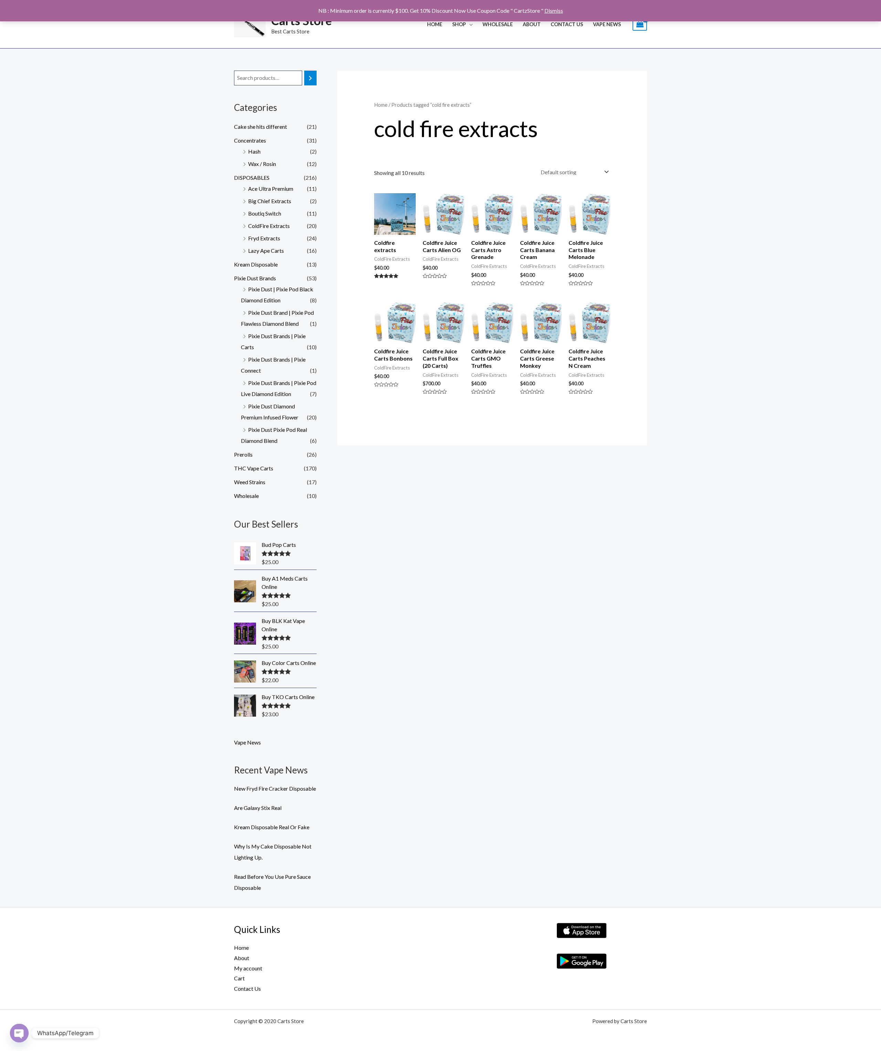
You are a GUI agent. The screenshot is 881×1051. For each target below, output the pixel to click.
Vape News (607, 24)
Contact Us (567, 24)
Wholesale (246, 495)
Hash (254, 151)
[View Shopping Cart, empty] (640, 24)
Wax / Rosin (262, 163)
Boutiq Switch (264, 213)
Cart (239, 978)
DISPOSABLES (251, 177)
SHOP (459, 24)
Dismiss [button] (553, 10)
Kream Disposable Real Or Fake (271, 827)
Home (434, 24)
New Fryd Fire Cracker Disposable (275, 788)
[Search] (310, 78)
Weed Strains (249, 482)
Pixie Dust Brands (255, 278)
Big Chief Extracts (269, 201)
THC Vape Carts (253, 468)
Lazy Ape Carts (266, 250)
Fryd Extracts (264, 238)
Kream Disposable (256, 264)
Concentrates (250, 140)
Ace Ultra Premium (270, 188)
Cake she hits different (260, 126)
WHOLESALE (497, 24)
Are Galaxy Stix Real (258, 807)
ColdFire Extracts (269, 225)
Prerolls (243, 454)
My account (248, 968)
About (532, 24)
